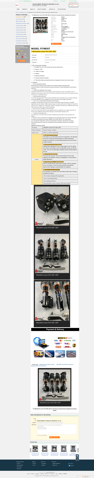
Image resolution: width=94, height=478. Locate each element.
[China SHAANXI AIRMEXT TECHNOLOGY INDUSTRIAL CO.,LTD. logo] (17, 6)
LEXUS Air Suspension (20, 27)
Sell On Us (54, 461)
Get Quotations (62, 9)
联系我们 (65, 473)
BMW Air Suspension (19, 21)
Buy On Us (43, 461)
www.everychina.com (50, 472)
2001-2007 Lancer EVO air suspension (65, 364)
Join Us (34, 465)
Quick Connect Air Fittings (20, 38)
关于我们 (60, 473)
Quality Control (42, 9)
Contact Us (52, 9)
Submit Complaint (20, 465)
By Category (44, 463)
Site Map (42, 473)
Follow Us (72, 465)
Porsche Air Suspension (20, 32)
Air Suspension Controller (20, 40)
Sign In (16, 0)
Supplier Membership (56, 463)
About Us (32, 9)
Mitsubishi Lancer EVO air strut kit (47, 364)
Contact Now (22, 60)
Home (18, 9)
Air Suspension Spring (20, 34)
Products (24, 9)
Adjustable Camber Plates (20, 36)
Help (56, 473)
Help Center (19, 468)
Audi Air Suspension (19, 19)
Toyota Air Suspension (20, 25)
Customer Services (20, 461)
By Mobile (43, 465)
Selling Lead (55, 465)
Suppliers (37, 473)
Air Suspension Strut (22, 12)
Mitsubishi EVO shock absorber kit (38, 365)
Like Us (71, 463)
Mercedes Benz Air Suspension (21, 23)
